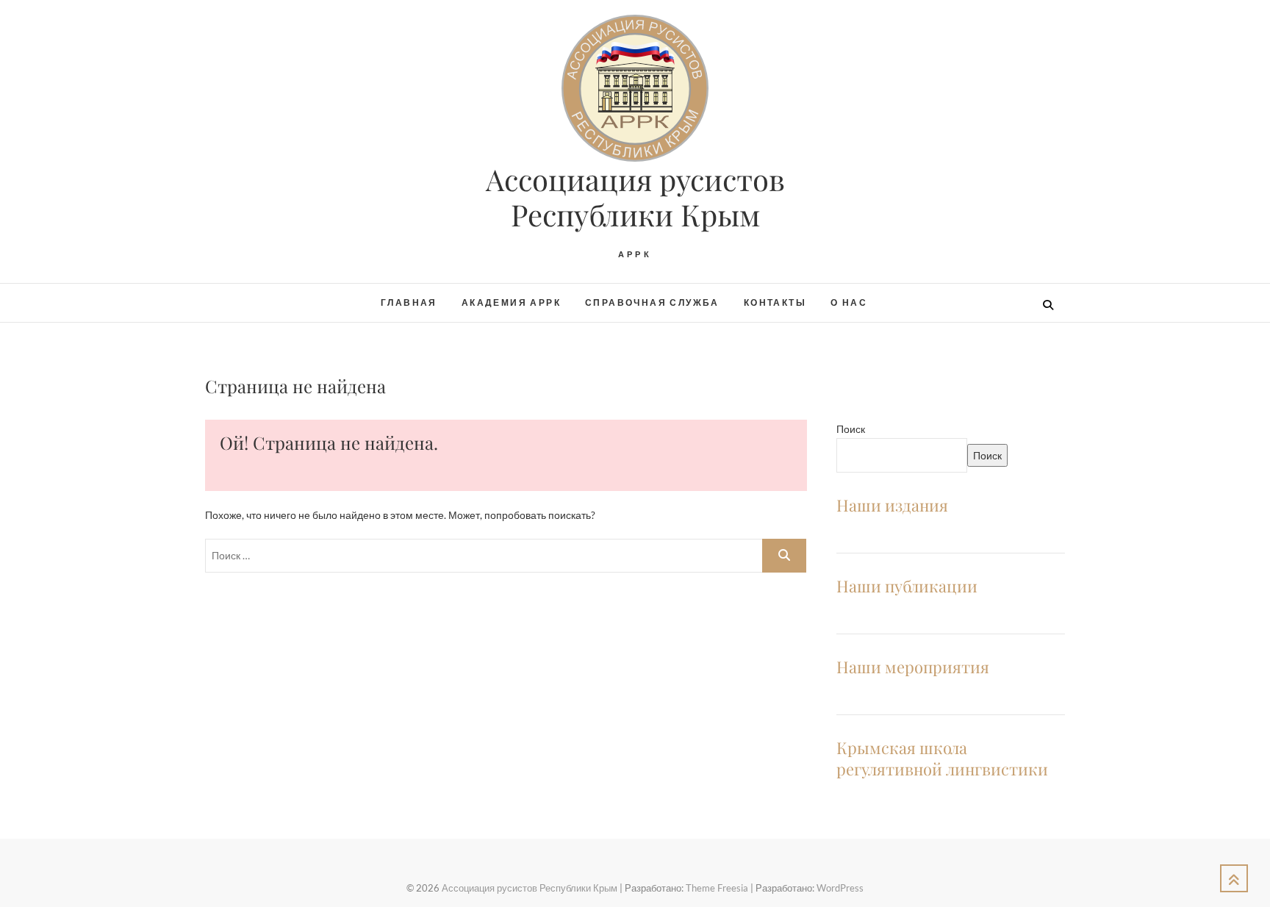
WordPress (840, 888)
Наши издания (892, 505)
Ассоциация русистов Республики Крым (635, 197)
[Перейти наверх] (1234, 878)
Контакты (775, 302)
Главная (409, 302)
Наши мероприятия (912, 667)
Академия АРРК (511, 302)
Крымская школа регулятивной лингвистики (942, 758)
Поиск (850, 429)
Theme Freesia (717, 888)
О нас (848, 302)
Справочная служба (652, 302)
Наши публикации (906, 586)
